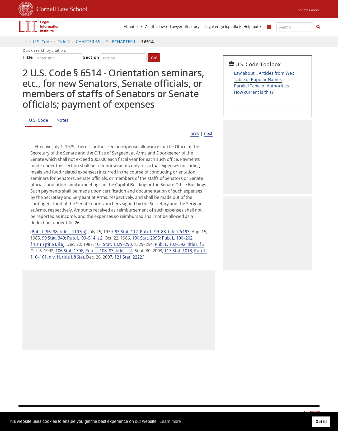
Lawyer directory (184, 26)
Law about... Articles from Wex (264, 73)
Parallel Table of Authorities (261, 86)
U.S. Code (42, 42)
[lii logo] (39, 26)
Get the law (155, 26)
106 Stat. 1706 (69, 251)
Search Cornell (309, 10)
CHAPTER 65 (88, 42)
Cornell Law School (60, 8)
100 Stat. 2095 (146, 238)
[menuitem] (131, 26)
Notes (62, 120)
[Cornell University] (25, 8)
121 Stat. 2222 (128, 257)
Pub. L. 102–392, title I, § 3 (179, 244)
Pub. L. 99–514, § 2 (84, 238)
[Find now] (318, 27)
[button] (318, 27)
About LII (131, 26)
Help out (251, 26)
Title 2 (64, 42)
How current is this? (254, 92)
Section (91, 57)
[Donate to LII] (269, 26)
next (208, 133)
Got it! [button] (321, 421)
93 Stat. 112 (126, 232)
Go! (154, 57)
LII (24, 42)
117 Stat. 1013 (178, 251)
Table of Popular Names (258, 79)
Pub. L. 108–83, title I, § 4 (109, 251)
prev (194, 133)
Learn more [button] (170, 421)
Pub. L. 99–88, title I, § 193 (165, 232)
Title (27, 57)
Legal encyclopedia (221, 26)
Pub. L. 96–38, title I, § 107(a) (59, 232)
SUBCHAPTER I (120, 42)
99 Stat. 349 (53, 238)
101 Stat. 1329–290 (113, 244)
